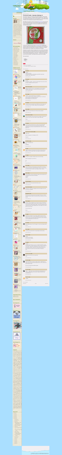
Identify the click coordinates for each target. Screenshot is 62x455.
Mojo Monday (16, 196)
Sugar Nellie (18, 403)
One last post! (19, 165)
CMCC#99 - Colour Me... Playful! (19, 241)
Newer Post (24, 283)
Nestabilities (18, 383)
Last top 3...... (19, 262)
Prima (14, 391)
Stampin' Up (19, 400)
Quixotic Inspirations (17, 250)
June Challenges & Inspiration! (19, 135)
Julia (26, 123)
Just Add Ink (16, 80)
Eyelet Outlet (14, 369)
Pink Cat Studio (15, 389)
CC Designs (18, 357)
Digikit (17, 366)
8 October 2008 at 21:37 (28, 232)
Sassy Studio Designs (19, 395)
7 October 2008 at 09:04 (28, 184)
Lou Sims (26, 260)
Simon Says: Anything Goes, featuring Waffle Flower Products (17, 94)
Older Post (46, 283)
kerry (26, 222)
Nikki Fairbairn (27, 86)
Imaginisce (20, 373)
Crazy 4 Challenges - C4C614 (19, 161)
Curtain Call (15, 190)
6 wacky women (28, 253)
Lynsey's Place (16, 56)
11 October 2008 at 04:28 (28, 257)
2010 (14, 416)
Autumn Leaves (20, 353)
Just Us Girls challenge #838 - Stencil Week (19, 87)
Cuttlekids (14, 362)
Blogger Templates (33, 453)
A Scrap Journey (16, 47)
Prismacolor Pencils (18, 391)
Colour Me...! (16, 239)
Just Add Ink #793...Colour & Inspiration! (19, 82)
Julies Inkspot (15, 54)
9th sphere (47, 453)
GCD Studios (17, 370)
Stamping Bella (15, 401)
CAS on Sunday (16, 118)
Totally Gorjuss (16, 267)
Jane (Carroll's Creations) (29, 131)
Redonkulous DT (18, 393)
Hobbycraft (16, 373)
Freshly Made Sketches (17, 96)
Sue (26, 155)
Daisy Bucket (19, 362)
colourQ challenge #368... (19, 212)
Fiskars (14, 370)
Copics (19, 359)
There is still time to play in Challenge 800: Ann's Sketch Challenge (19, 103)
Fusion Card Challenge (17, 153)
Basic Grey (18, 354)
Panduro (20, 384)
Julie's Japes (15, 53)
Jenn (26, 102)
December (16, 419)
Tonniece (26, 234)
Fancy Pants (19, 369)
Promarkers (15, 392)
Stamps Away (20, 401)
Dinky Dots (20, 366)
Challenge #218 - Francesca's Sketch (19, 280)
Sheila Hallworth (28, 114)
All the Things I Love (16, 48)
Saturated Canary (16, 396)
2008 (14, 418)
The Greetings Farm (16, 404)
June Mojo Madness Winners (19, 198)
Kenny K (20, 375)
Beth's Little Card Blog (16, 49)
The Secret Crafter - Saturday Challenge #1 (33, 15)
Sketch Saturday (16, 145)
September (16, 436)
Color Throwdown (16, 139)
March (15, 443)
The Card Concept (16, 127)
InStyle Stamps (18, 374)
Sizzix (16, 398)
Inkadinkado (14, 374)
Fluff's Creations (16, 52)
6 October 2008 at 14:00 (28, 112)
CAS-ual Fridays (16, 179)
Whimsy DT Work (15, 407)
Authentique (15, 353)
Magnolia (17, 377)
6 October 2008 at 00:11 (28, 100)
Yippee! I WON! (17, 431)
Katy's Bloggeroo (16, 55)
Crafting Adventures (18, 5)
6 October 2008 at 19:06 (28, 138)
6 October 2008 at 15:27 (28, 129)
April (15, 442)
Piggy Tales (19, 388)
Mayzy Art (19, 379)
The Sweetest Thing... (17, 256)
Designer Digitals (19, 363)
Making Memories (18, 378)
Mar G (26, 94)
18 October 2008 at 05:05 (28, 280)
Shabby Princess (17, 397)
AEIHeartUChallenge (17, 227)
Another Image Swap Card (18, 424)
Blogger (28, 10)
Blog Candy (16, 426)
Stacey (19, 19)
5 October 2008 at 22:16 (28, 84)
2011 (14, 415)
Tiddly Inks (14, 405)
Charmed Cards (15, 358)
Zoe (26, 214)
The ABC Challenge (16, 201)
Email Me (32, 10)
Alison (26, 229)
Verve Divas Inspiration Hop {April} (19, 258)
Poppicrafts (18, 390)
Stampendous (14, 400)
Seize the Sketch (16, 284)
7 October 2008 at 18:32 (28, 198)
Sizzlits (18, 398)
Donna (26, 165)
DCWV (14, 363)
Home (25, 10)
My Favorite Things (16, 381)
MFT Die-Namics (19, 380)
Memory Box (14, 380)
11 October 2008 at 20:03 (28, 274)
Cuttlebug (19, 361)
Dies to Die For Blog (16, 51)
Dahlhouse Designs (16, 124)
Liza (26, 242)
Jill (25, 148)
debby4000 (27, 181)
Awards (15, 354)
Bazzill (14, 355)
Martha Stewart (15, 379)
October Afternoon (15, 384)
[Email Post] (29, 65)
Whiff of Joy (19, 406)
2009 (14, 417)
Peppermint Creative (15, 387)
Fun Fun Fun (19, 234)
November (16, 420)
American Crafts (20, 352)
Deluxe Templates (39, 453)
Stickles (15, 402)
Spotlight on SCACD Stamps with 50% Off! (19, 252)
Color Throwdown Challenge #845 (19, 141)
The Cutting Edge (16, 273)
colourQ (15, 210)
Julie (26, 70)
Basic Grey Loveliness (17, 425)
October (16, 421)
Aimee (26, 109)
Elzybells (19, 368)
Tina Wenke (18, 405)
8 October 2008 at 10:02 (28, 220)
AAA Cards (15, 107)
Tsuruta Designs (16, 64)
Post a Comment (25, 282)
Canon (14, 357)
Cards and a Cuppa (16, 50)
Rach (26, 79)
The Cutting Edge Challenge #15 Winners (19, 275)
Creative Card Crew (16, 216)
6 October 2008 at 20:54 (28, 152)
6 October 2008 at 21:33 (28, 170)
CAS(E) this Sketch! (16, 170)
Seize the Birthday (16, 74)
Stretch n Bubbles (19, 402)
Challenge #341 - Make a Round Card (19, 120)
